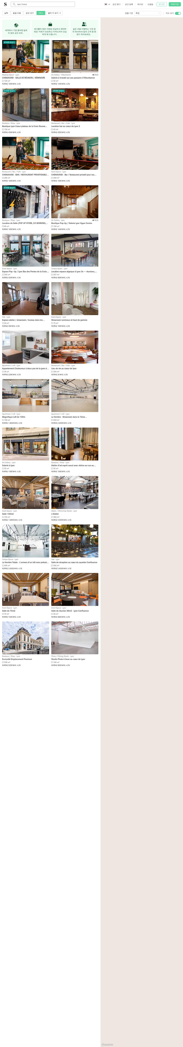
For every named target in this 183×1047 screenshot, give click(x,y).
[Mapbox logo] (107, 1044)
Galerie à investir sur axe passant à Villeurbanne (73, 77)
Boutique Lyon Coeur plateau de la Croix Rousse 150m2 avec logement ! (23, 126)
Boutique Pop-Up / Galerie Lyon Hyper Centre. (71, 223)
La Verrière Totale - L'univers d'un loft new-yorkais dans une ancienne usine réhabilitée (24, 562)
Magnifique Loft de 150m (13, 417)
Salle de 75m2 (8, 611)
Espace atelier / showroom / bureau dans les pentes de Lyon (22, 320)
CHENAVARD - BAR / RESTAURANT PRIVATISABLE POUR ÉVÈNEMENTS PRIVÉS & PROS (24, 174)
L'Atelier (55, 514)
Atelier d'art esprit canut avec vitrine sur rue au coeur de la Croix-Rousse (72, 465)
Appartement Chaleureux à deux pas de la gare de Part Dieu (25, 368)
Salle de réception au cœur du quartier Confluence (74, 562)
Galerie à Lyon (8, 465)
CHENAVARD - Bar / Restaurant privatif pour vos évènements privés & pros (72, 174)
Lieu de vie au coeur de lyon (63, 368)
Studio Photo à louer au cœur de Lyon (68, 659)
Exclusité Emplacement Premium (17, 659)
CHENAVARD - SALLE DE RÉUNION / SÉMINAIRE (23, 77)
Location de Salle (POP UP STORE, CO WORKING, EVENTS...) (24, 223)
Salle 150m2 (8, 514)
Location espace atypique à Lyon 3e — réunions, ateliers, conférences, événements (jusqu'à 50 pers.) (73, 271)
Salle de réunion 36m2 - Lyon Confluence (70, 611)
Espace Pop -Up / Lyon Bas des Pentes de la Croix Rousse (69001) (24, 271)
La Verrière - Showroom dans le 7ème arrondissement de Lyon (68, 417)
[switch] (178, 13)
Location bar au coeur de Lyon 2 (65, 126)
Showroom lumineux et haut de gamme (69, 320)
